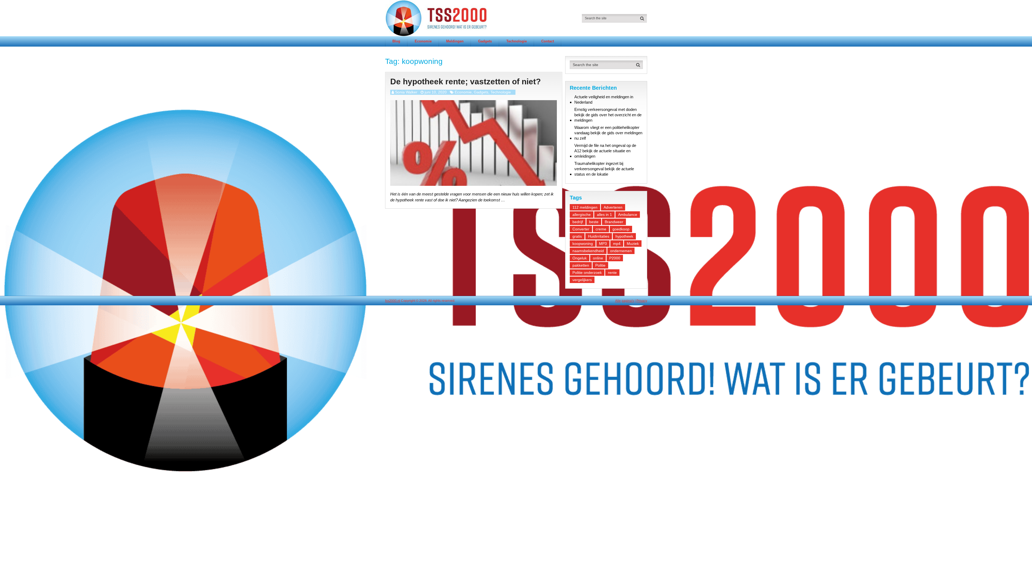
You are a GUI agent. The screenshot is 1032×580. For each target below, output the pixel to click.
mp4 (617, 243)
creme (601, 229)
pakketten (580, 265)
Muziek (633, 243)
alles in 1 (604, 214)
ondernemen (621, 251)
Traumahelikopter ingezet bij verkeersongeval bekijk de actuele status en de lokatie (604, 168)
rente (612, 272)
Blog (396, 41)
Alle (618, 301)
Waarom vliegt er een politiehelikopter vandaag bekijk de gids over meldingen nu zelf (608, 132)
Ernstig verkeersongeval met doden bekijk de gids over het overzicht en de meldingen (608, 114)
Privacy (641, 301)
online (598, 258)
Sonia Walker (406, 92)
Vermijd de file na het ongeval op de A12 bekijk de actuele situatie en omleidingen (605, 150)
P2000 (614, 258)
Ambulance (627, 214)
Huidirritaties (598, 236)
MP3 (603, 243)
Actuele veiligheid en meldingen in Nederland (603, 99)
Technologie (516, 41)
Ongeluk (579, 258)
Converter (580, 229)
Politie (600, 265)
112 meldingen (584, 207)
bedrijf (577, 222)
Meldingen (455, 41)
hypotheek (624, 236)
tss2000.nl (392, 301)
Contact (547, 41)
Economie (423, 41)
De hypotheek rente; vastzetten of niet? (465, 81)
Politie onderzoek (587, 272)
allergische (581, 214)
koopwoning (582, 243)
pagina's (628, 301)
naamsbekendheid (588, 251)
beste (594, 222)
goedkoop (620, 229)
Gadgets (485, 41)
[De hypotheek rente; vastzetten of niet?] (473, 143)
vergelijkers (582, 280)
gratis (577, 236)
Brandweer (614, 222)
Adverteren (613, 207)
